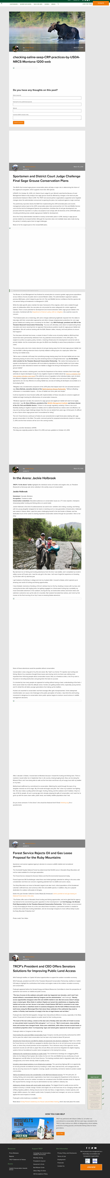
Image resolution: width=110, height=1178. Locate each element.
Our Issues (14, 4)
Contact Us (60, 1166)
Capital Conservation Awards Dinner (18, 1169)
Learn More (60, 1133)
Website (15, 108)
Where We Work (26, 4)
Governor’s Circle (38, 1164)
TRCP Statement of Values (17, 1159)
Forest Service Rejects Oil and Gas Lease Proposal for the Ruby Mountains (94, 1099)
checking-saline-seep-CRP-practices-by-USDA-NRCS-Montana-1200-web (94, 1081)
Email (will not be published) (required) (22, 101)
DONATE (101, 3)
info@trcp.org (64, 803)
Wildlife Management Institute (57, 403)
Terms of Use (61, 1156)
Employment (61, 1159)
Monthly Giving (38, 1158)
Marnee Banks (29, 957)
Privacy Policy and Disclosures (67, 1153)
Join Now (91, 1167)
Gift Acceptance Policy (40, 1174)
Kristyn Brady (29, 47)
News (53, 4)
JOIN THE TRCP (87, 4)
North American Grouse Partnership (54, 389)
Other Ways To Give (39, 1171)
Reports (11, 1156)
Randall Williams (30, 167)
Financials (60, 1163)
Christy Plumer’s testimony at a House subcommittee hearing (39, 1102)
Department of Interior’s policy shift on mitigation (47, 312)
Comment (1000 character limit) (20, 114)
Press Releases (14, 1153)
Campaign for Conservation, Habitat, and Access (42, 1153)
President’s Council (39, 1161)
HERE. (40, 1098)
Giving (47, 4)
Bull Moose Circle (38, 1167)
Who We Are (38, 4)
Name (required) (17, 95)
